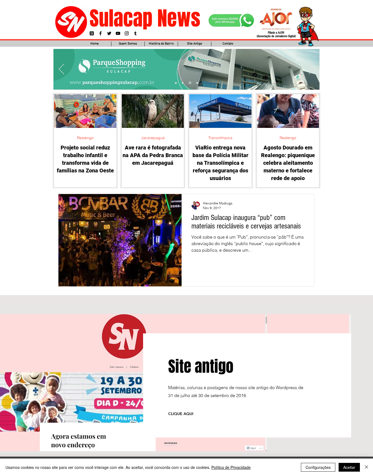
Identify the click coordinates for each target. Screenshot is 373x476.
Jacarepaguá (153, 138)
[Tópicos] (91, 33)
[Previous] (61, 69)
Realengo (85, 138)
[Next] (311, 69)
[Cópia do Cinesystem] (176, 83)
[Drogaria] (197, 83)
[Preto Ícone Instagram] (126, 33)
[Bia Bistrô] (182, 83)
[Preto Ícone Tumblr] (135, 33)
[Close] (366, 467)
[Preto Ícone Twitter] (109, 33)
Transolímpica (220, 138)
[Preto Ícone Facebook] (100, 33)
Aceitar (349, 467)
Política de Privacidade (231, 467)
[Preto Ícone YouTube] (118, 33)
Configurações (318, 467)
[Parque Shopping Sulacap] (189, 83)
